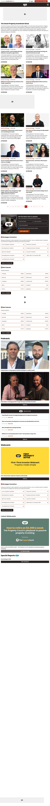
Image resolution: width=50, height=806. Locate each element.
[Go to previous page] (10, 206)
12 (23, 206)
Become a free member (41, 1)
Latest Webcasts (8, 516)
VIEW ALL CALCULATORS (7, 263)
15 (31, 206)
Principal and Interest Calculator (33, 248)
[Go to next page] (39, 206)
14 (28, 206)
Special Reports (9, 556)
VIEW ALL (25, 404)
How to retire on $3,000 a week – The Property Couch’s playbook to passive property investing (22, 547)
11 (20, 206)
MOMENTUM (10, 1)
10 (18, 206)
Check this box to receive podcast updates (29, 228)
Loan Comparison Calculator (8, 244)
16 (34, 206)
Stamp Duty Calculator (31, 244)
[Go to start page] (7, 206)
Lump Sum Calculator (31, 251)
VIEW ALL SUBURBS (6, 293)
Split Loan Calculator (6, 251)
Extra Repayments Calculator (8, 255)
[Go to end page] (42, 206)
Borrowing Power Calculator (8, 248)
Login (31, 1)
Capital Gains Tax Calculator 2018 (33, 255)
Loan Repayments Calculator (8, 259)
